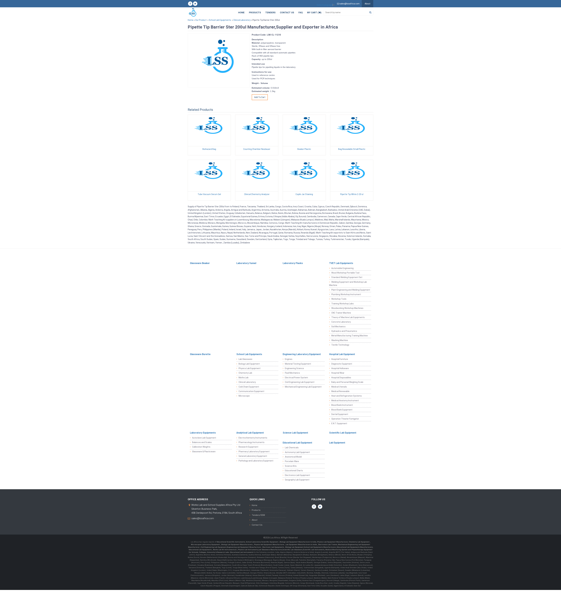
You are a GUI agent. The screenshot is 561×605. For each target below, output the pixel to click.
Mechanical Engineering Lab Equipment (303, 387)
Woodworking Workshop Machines (347, 308)
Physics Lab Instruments (248, 550)
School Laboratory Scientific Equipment (262, 542)
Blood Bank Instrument (342, 405)
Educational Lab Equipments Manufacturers (355, 547)
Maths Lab (244, 377)
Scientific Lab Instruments (313, 550)
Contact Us (287, 12)
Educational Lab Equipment (297, 442)
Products (255, 12)
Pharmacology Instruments (251, 442)
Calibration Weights (201, 447)
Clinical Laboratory (242, 20)
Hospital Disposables (341, 377)
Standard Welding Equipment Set (346, 277)
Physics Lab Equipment (249, 368)
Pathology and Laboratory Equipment (256, 461)
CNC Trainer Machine (341, 313)
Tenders (270, 12)
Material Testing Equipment (298, 364)
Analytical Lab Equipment (250, 432)
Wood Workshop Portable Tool (345, 273)
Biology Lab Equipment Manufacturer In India (298, 542)
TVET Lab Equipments (341, 263)
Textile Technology (340, 345)
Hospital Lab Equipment (342, 354)
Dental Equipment (339, 414)
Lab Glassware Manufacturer (270, 550)
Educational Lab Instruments (241, 552)
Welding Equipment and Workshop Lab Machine (348, 283)
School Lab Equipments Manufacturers (320, 547)
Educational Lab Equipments (200, 550)
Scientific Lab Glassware (292, 550)
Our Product (201, 20)
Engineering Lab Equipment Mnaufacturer (244, 547)
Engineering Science (294, 368)
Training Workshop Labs (342, 303)
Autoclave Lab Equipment (204, 438)
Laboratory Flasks (293, 263)
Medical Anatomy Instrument (345, 400)
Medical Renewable (340, 391)
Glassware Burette (200, 354)
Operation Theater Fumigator (345, 419)
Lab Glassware (245, 359)
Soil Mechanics (338, 326)
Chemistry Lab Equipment (359, 542)
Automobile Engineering (342, 268)
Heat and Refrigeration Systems (346, 396)
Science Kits (291, 466)
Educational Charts (294, 470)
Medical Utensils (339, 387)
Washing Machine (339, 340)
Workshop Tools (338, 299)
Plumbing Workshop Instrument (346, 294)
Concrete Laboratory (341, 322)
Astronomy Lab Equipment (297, 452)
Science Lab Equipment (295, 432)
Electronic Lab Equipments (273, 547)
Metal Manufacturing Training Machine (349, 335)
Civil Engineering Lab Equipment (299, 382)
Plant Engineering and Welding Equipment (350, 290)
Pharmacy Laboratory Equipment (254, 451)
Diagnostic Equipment (341, 364)
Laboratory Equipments (203, 432)
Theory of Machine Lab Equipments (348, 317)
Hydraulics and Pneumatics (344, 331)
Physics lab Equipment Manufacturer (269, 545)
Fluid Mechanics (292, 373)
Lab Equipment (337, 442)
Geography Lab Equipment (297, 480)
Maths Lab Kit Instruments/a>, (225, 550)
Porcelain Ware (292, 461)
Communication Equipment (251, 391)
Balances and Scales (202, 442)
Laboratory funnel (246, 263)
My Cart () (314, 12)
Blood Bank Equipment (341, 410)
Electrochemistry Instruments (253, 438)
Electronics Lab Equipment (297, 475)
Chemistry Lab (245, 373)
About (367, 3)
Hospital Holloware (340, 368)
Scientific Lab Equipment (342, 432)
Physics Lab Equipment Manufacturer (332, 542)
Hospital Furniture (339, 359)
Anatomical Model (293, 457)
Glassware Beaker (200, 263)
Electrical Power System (296, 377)
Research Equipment (248, 447)
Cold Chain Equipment (249, 387)
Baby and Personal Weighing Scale (347, 382)
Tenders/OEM (258, 515)
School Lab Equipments (220, 20)
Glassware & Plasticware (203, 451)
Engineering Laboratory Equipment (302, 354)
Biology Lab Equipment (249, 364)
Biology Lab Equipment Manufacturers (237, 545)
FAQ (300, 12)
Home (241, 12)
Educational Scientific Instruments (231, 542)
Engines (288, 359)
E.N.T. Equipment (339, 423)
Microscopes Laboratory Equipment (205, 545)
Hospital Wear (337, 373)
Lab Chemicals (292, 447)
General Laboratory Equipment (253, 456)
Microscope (244, 396)
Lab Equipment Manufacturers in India (301, 545)
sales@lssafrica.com (202, 518)
